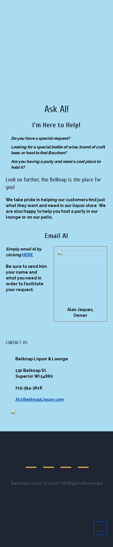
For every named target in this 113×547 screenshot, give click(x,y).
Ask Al (91, 78)
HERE (27, 254)
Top (106, 539)
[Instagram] (83, 461)
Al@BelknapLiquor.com (39, 399)
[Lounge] (31, 461)
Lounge (62, 78)
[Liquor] (66, 461)
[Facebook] (49, 461)
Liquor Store (28, 78)
